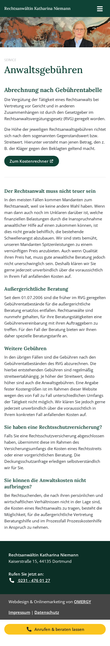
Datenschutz (46, 612)
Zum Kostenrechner (28, 161)
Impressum (19, 612)
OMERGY (82, 601)
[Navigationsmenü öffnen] (100, 8)
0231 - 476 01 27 (33, 580)
